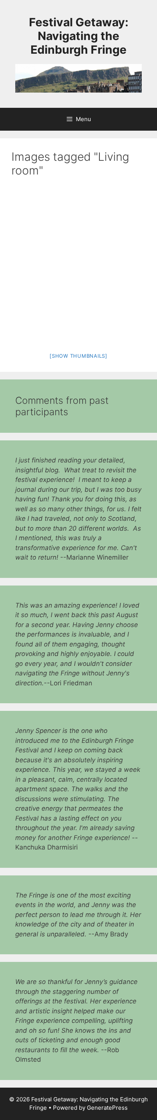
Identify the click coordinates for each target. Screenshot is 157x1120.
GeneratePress (107, 1107)
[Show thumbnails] (78, 356)
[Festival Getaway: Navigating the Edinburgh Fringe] (78, 78)
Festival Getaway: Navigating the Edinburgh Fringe (78, 35)
